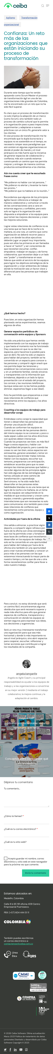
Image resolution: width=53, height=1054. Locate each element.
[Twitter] (49, 518)
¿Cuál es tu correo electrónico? (21, 829)
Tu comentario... (12, 788)
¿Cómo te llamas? (14, 816)
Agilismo (10, 17)
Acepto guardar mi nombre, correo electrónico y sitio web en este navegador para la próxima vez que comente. (25, 861)
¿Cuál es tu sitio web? (15, 841)
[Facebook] (49, 511)
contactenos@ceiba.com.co (18, 943)
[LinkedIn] (49, 525)
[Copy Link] (49, 532)
